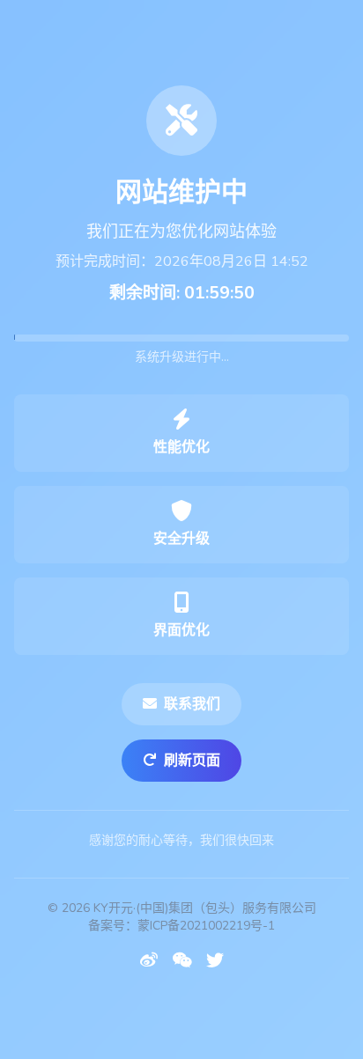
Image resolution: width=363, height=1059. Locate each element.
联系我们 (192, 704)
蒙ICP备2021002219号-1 (206, 925)
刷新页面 (192, 760)
